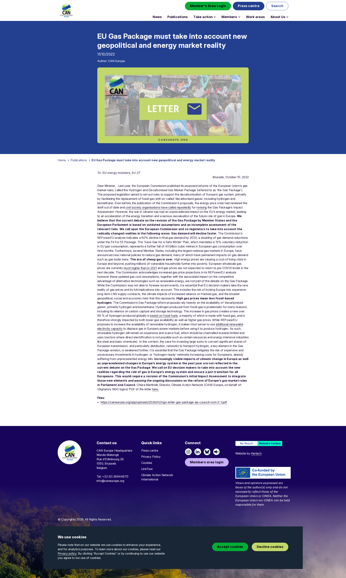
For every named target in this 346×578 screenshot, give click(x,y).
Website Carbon (270, 443)
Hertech (256, 453)
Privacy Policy (151, 456)
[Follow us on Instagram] (188, 451)
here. (155, 389)
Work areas (255, 17)
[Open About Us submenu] (287, 17)
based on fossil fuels (164, 315)
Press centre (149, 450)
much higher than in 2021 (140, 268)
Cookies (146, 463)
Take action (203, 17)
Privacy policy (67, 553)
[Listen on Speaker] (216, 451)
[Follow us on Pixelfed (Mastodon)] (207, 451)
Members (229, 17)
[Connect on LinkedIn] (197, 451)
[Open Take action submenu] (215, 17)
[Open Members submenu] (239, 17)
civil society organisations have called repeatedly (158, 207)
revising (201, 207)
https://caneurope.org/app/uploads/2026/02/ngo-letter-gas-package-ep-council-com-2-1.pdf (164, 402)
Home (62, 160)
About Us (277, 17)
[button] (208, 6)
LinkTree (147, 469)
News (157, 17)
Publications (177, 17)
